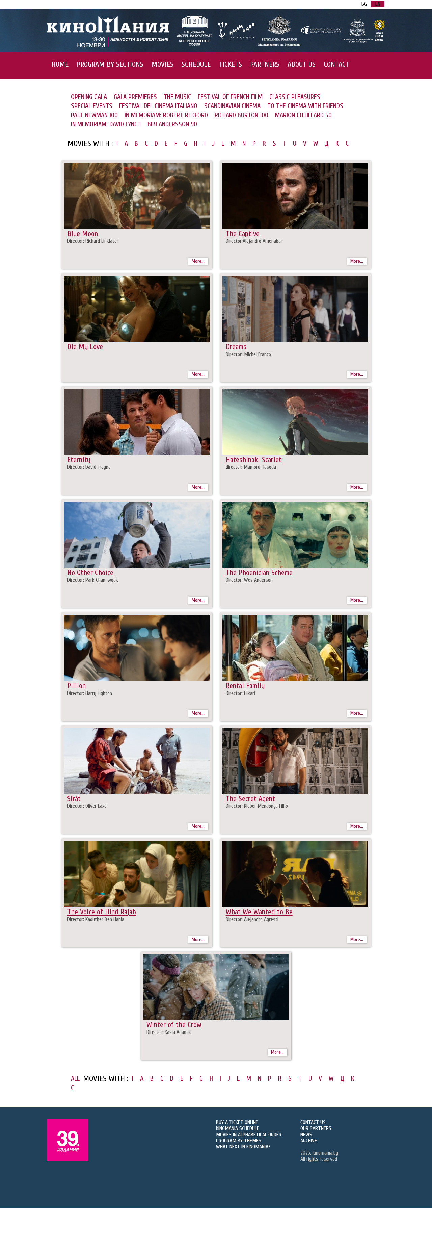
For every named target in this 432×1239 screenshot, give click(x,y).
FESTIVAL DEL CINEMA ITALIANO (158, 106)
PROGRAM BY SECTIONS (110, 64)
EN (377, 4)
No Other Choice (90, 572)
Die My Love (85, 346)
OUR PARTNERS (315, 1128)
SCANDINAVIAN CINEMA (232, 106)
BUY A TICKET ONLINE (237, 1122)
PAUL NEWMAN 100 (94, 115)
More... (198, 261)
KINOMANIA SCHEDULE (237, 1128)
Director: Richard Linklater (92, 241)
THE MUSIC (177, 97)
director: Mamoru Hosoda (251, 467)
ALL (75, 1079)
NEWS (306, 1135)
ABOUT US (302, 64)
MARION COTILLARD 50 (303, 115)
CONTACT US (313, 1122)
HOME (60, 64)
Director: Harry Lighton (89, 693)
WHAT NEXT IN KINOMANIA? (243, 1147)
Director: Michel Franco (248, 354)
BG (364, 4)
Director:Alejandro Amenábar (254, 241)
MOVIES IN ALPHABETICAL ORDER (248, 1135)
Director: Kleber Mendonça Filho (257, 806)
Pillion (76, 685)
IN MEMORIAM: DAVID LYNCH (106, 124)
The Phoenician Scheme (259, 572)
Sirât (74, 798)
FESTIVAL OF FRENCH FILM (230, 97)
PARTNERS (264, 64)
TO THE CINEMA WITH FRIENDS (305, 106)
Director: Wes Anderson (249, 580)
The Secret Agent (250, 798)
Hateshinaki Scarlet (253, 459)
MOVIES (162, 64)
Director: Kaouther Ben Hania (95, 919)
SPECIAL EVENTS (91, 106)
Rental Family (245, 685)
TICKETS (230, 64)
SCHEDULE (196, 64)
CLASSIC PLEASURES (294, 97)
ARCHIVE (308, 1141)
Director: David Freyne (89, 467)
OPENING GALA (89, 97)
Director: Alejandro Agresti (252, 919)
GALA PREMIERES (135, 97)
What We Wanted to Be (259, 911)
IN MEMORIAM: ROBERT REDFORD (166, 115)
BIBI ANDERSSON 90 (172, 124)
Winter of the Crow (173, 1024)
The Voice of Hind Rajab (101, 911)
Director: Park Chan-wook (92, 580)
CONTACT (336, 64)
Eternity (78, 459)
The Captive (243, 233)
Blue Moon (82, 233)
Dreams (236, 346)
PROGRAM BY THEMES (238, 1141)
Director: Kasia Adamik (168, 1032)
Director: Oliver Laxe (87, 806)
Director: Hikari (240, 693)
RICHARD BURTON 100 (241, 115)
